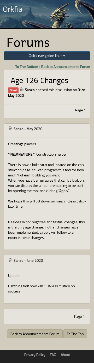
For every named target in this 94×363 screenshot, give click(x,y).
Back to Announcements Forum (65, 66)
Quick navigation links (46, 55)
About (65, 354)
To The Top (75, 333)
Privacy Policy (34, 354)
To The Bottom (26, 66)
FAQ (53, 354)
